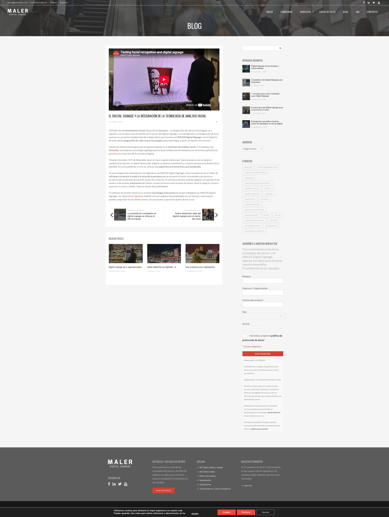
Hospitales (250, 199)
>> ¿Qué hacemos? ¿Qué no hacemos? (214, 489)
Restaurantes (251, 215)
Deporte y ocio (252, 188)
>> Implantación (204, 480)
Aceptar (226, 512)
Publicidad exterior (254, 210)
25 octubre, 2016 (115, 122)
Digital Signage (252, 194)
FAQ (357, 11)
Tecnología (271, 226)
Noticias (264, 199)
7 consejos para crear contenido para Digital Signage (265, 95)
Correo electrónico (253, 300)
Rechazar (246, 512)
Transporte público (254, 231)
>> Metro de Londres (206, 476)
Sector (246, 323)
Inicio (270, 11)
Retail (266, 215)
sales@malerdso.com (18, 2)
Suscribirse (163, 490)
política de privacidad (259, 429)
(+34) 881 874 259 (38, 2)
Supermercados (252, 226)
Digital (267, 188)
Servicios (305, 11)
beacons (139, 196)
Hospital (269, 194)
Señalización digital (254, 220)
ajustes (194, 513)
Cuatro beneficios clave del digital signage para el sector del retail (187, 216)
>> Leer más (246, 485)
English (53, 2)
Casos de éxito (327, 11)
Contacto (372, 11)
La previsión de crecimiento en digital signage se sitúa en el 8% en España (141, 216)
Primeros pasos (252, 204)
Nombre (246, 276)
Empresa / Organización (255, 288)
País (244, 312)
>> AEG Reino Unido (206, 471)
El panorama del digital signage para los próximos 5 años (267, 108)
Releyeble (114, 150)
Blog (345, 11)
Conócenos (287, 11)
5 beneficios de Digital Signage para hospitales (267, 81)
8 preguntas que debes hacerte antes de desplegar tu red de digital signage (266, 122)
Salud (278, 215)
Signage (274, 220)
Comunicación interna (256, 172)
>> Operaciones (204, 484)
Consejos (249, 178)
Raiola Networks (273, 412)
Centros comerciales (267, 167)
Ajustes (265, 512)
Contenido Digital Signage (257, 183)
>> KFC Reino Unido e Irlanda (210, 467)
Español (64, 2)
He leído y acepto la (260, 335)
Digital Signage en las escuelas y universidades (265, 67)
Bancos (248, 167)
